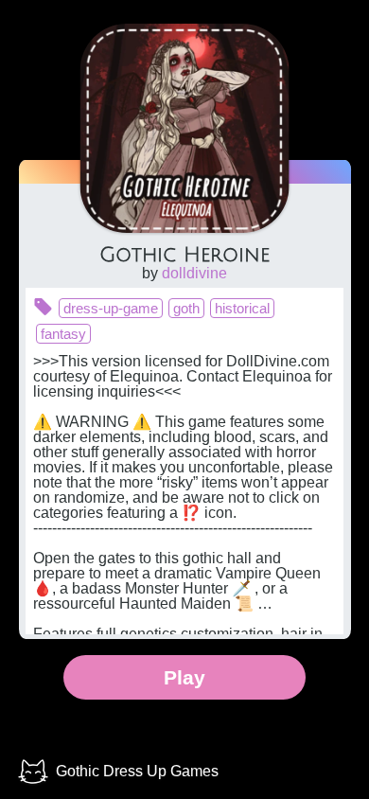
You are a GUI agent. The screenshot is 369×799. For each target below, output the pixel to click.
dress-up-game (110, 308)
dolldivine (194, 273)
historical (242, 308)
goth (186, 308)
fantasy (63, 334)
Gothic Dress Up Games (137, 771)
